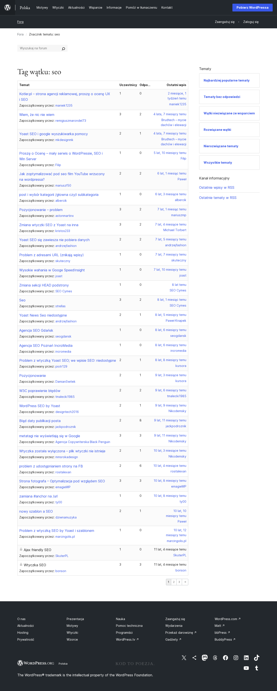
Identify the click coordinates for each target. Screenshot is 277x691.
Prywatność (25, 639)
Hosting (22, 632)
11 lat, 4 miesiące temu (170, 549)
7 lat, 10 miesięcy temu (170, 269)
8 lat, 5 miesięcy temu (170, 315)
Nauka (120, 619)
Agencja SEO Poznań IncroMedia (45, 345)
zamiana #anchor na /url (38, 496)
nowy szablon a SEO (36, 511)
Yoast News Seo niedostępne (43, 315)
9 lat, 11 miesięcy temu (170, 420)
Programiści (124, 632)
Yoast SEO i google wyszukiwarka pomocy (53, 134)
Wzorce (72, 639)
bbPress (222, 632)
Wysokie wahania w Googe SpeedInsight (52, 270)
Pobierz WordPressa (253, 7)
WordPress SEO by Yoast (39, 406)
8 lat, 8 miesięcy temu (170, 360)
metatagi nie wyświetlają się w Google (49, 436)
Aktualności (25, 625)
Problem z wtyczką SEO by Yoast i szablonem (56, 530)
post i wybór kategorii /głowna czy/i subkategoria (58, 194)
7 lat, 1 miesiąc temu (171, 209)
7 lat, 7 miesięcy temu (170, 254)
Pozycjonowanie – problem (41, 210)
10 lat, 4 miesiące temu (169, 465)
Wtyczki (72, 632)
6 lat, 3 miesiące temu (170, 194)
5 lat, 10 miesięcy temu (170, 153)
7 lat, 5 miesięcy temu (170, 239)
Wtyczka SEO (35, 565)
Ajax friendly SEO (37, 550)
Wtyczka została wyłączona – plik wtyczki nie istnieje (62, 451)
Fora (20, 22)
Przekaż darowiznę (181, 632)
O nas (21, 619)
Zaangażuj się (175, 619)
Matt (220, 625)
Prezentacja (75, 619)
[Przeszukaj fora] (63, 48)
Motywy (72, 625)
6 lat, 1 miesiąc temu (171, 173)
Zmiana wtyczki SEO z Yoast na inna (48, 225)
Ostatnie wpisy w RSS (216, 187)
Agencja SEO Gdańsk (36, 330)
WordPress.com (228, 619)
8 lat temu (179, 284)
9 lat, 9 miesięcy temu (170, 405)
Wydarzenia (173, 625)
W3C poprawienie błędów (39, 391)
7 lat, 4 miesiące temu (170, 224)
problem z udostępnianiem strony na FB (51, 466)
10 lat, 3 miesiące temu (170, 450)
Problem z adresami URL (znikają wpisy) (51, 255)
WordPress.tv (127, 639)
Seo (22, 300)
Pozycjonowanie (32, 375)
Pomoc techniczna (129, 625)
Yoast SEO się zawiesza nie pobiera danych (54, 240)
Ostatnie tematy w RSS (218, 197)
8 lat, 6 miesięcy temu (170, 330)
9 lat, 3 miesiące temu (170, 375)
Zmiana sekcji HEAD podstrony (44, 285)
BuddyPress (225, 639)
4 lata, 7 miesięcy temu (169, 114)
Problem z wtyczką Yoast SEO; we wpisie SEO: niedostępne (67, 360)
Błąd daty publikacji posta (40, 421)
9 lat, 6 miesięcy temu (170, 390)
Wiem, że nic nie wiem (36, 114)
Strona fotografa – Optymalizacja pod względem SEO (62, 481)
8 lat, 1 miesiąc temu (171, 299)
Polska (63, 663)
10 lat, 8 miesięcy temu (170, 480)
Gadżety (173, 639)
